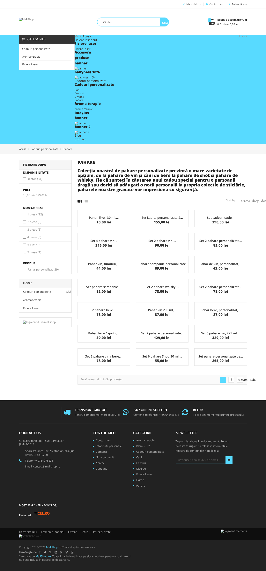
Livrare (72, 532)
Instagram (72, 552)
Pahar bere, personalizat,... (221, 310)
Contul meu (104, 433)
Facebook (40, 552)
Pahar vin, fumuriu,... (104, 264)
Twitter (45, 552)
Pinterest (61, 552)
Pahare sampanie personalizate (162, 264)
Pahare (79, 100)
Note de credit (105, 457)
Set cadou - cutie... (220, 217)
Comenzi (101, 452)
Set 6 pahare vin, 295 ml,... (220, 333)
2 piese (34, 222)
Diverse (79, 97)
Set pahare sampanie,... (103, 287)
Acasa (87, 36)
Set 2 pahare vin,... (162, 241)
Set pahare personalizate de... (220, 356)
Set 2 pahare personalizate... (220, 241)
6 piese (34, 245)
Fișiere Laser (30, 64)
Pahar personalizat (43, 269)
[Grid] (80, 202)
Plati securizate (101, 532)
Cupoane (101, 469)
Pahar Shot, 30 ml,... (104, 217)
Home (27, 283)
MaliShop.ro (54, 547)
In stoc (34, 179)
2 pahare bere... (104, 310)
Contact (80, 139)
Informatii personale (109, 446)
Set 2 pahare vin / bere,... (103, 356)
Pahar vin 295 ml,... (162, 310)
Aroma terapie (31, 57)
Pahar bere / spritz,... (103, 333)
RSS (50, 552)
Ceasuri (79, 93)
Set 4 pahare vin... (103, 241)
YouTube (56, 552)
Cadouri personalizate (36, 49)
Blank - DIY (143, 446)
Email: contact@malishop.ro (42, 466)
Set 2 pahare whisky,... (162, 287)
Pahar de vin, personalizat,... (220, 264)
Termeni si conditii (52, 532)
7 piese (34, 252)
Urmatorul (240, 379)
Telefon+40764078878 (39, 461)
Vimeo (66, 552)
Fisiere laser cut (86, 40)
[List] (86, 202)
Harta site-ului (28, 532)
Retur (84, 532)
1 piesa (35, 214)
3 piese (34, 230)
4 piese (34, 237)
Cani (77, 90)
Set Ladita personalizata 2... (162, 217)
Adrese (100, 463)
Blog (78, 135)
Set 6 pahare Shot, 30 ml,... (162, 356)
